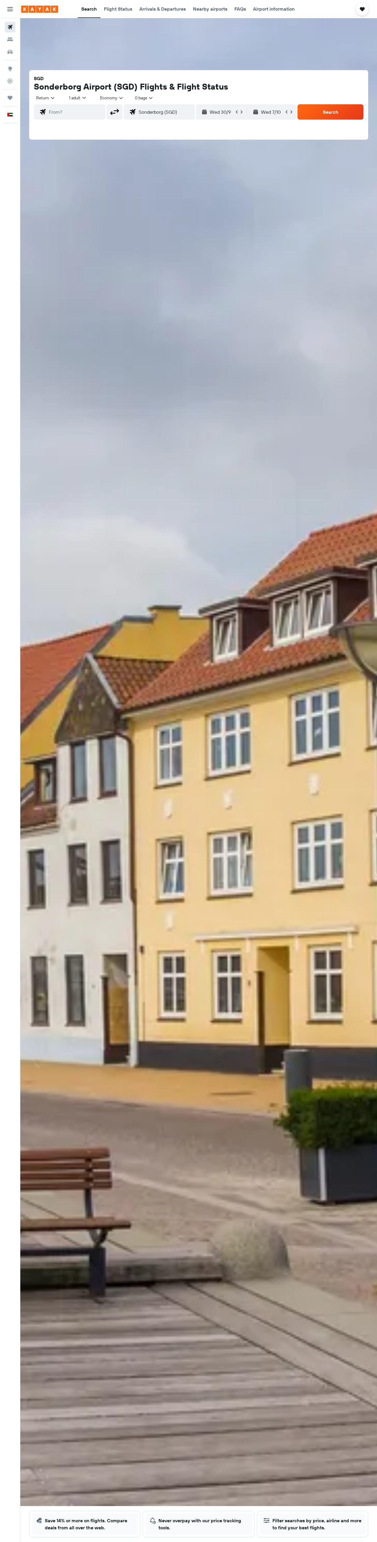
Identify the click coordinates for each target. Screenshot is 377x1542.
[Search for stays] (10, 39)
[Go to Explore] (10, 69)
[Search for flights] (10, 27)
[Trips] (10, 98)
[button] (10, 9)
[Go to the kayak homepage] (39, 9)
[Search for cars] (10, 52)
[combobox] (46, 98)
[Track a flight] (10, 81)
